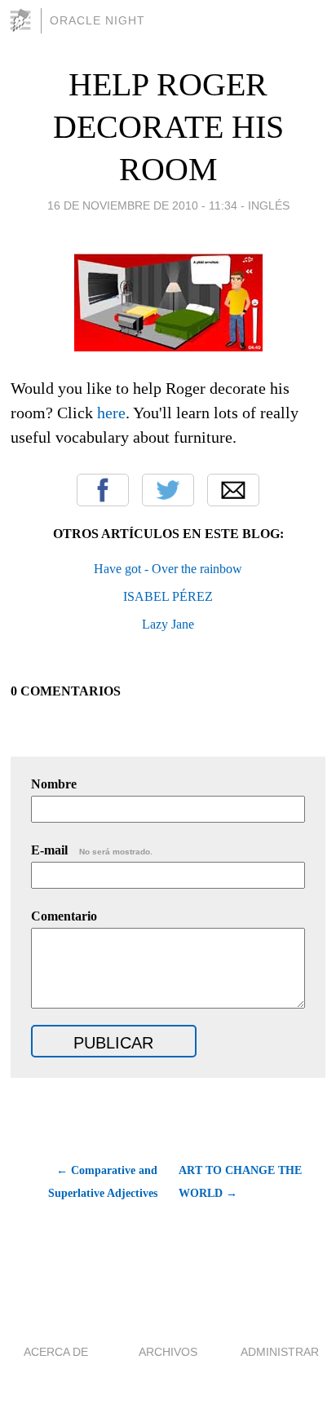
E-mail (92, 850)
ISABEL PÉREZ (168, 596)
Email (233, 490)
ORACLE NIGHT (97, 20)
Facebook (103, 490)
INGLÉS (269, 205)
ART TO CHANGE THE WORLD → (240, 1181)
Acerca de (56, 1351)
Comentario (64, 916)
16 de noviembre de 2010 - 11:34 (142, 205)
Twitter (168, 490)
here (111, 413)
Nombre (54, 784)
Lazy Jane (168, 624)
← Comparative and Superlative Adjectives (102, 1181)
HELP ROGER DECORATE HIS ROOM (168, 127)
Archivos (168, 1351)
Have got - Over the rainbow (168, 569)
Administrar (280, 1351)
